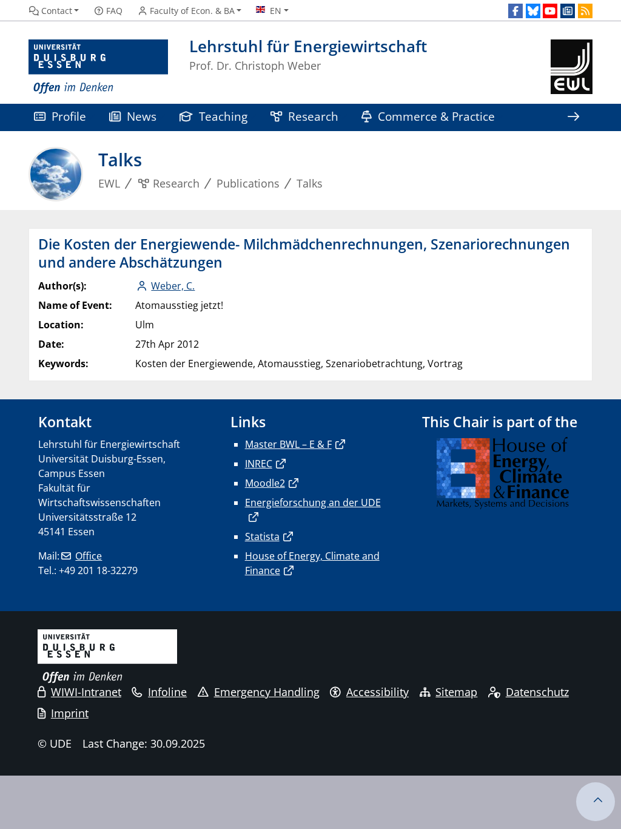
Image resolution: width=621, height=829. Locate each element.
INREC (258, 463)
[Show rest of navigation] (573, 117)
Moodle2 (265, 483)
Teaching (223, 116)
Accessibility (377, 692)
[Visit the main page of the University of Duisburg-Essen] (98, 67)
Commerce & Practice (436, 116)
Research (313, 116)
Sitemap (456, 692)
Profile (69, 116)
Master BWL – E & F (288, 444)
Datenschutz (537, 692)
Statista (262, 536)
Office (88, 556)
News (141, 116)
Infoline (167, 692)
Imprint (70, 713)
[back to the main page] (571, 67)
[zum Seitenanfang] (595, 801)
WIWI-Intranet (86, 692)
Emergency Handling (267, 692)
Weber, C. (173, 286)
